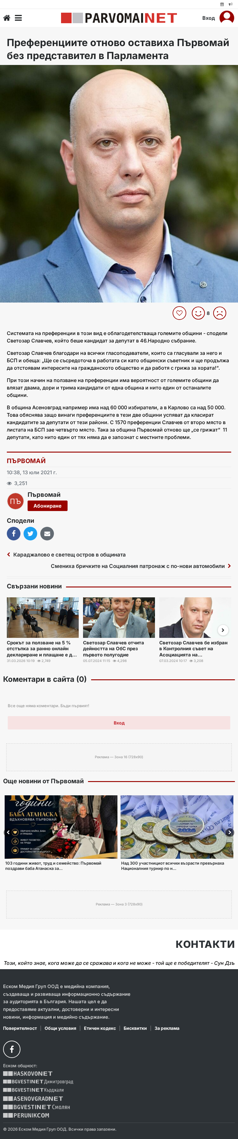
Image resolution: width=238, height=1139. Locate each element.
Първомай (26, 461)
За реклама (167, 1028)
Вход (208, 17)
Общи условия (60, 1028)
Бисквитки (135, 1028)
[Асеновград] (33, 1098)
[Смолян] (36, 1107)
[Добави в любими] (180, 313)
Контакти (205, 944)
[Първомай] (119, 18)
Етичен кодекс (100, 1028)
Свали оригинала (21, 71)
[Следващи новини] (223, 630)
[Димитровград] (38, 1082)
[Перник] (26, 1115)
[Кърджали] (33, 1090)
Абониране (47, 506)
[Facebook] (11, 1049)
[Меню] (18, 18)
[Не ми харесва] (222, 313)
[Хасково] (27, 1073)
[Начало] (7, 18)
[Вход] (227, 18)
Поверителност (20, 1028)
